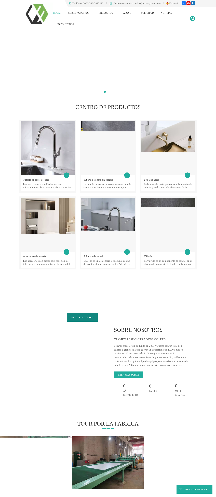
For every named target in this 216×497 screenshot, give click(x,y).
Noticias (164, 13)
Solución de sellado (93, 256)
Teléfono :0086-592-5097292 (83, 3)
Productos (106, 13)
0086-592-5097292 (131, 317)
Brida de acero (151, 179)
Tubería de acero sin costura (97, 179)
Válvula (147, 256)
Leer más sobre (128, 374)
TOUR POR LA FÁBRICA (108, 423)
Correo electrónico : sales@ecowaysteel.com (134, 3)
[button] (105, 92)
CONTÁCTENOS (65, 24)
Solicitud (146, 13)
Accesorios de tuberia (34, 256)
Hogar (57, 13)
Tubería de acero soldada (35, 179)
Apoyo (127, 13)
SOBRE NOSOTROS (79, 13)
